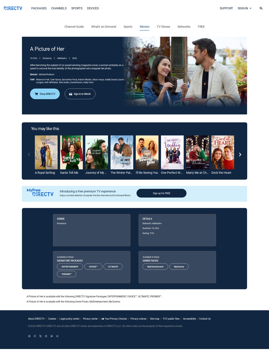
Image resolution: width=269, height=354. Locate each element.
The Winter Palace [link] (123, 172)
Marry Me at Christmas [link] (201, 172)
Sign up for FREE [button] (161, 193)
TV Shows (163, 26)
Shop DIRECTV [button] (47, 94)
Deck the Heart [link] (221, 172)
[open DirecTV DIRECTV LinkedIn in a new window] (29, 336)
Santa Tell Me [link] (69, 172)
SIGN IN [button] (243, 8)
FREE (201, 26)
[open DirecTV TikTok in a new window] (57, 336)
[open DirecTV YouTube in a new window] (51, 336)
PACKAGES (39, 8)
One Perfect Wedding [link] (175, 172)
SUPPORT (226, 8)
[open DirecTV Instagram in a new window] (46, 336)
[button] (261, 8)
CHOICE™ (93, 266)
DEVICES (93, 8)
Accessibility (189, 318)
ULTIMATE (113, 266)
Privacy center (90, 318)
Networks (184, 26)
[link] (46, 152)
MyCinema (179, 266)
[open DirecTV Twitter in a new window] (40, 336)
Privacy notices (138, 318)
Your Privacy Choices (116, 318)
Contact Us (205, 318)
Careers (52, 318)
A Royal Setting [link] (45, 172)
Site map (154, 318)
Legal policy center (69, 318)
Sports (128, 26)
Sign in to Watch (82, 94)
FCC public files (171, 318)
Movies (144, 26)
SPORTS (77, 8)
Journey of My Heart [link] (98, 172)
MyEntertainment (155, 266)
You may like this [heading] (45, 129)
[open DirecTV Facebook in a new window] (35, 336)
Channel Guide (74, 26)
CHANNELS (59, 8)
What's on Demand (103, 26)
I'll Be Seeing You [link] (147, 172)
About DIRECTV (36, 318)
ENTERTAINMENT (70, 266)
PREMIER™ (67, 274)
